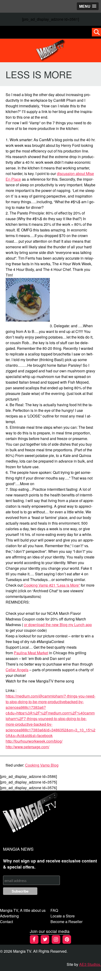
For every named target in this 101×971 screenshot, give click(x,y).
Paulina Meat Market (31, 652)
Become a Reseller (66, 921)
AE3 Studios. (90, 964)
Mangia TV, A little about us (23, 910)
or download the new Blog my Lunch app (58, 624)
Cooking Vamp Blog (41, 765)
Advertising (9, 916)
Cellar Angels (17, 669)
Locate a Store (62, 916)
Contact (6, 921)
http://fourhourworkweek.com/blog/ (34, 741)
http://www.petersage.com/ (27, 746)
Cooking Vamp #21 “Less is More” (51, 585)
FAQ (54, 910)
